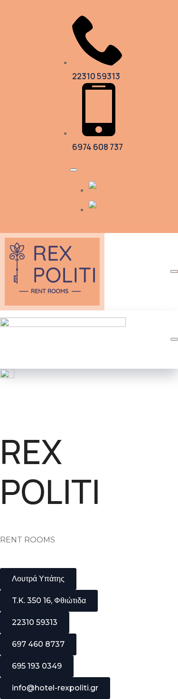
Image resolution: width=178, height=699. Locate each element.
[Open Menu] (73, 169)
